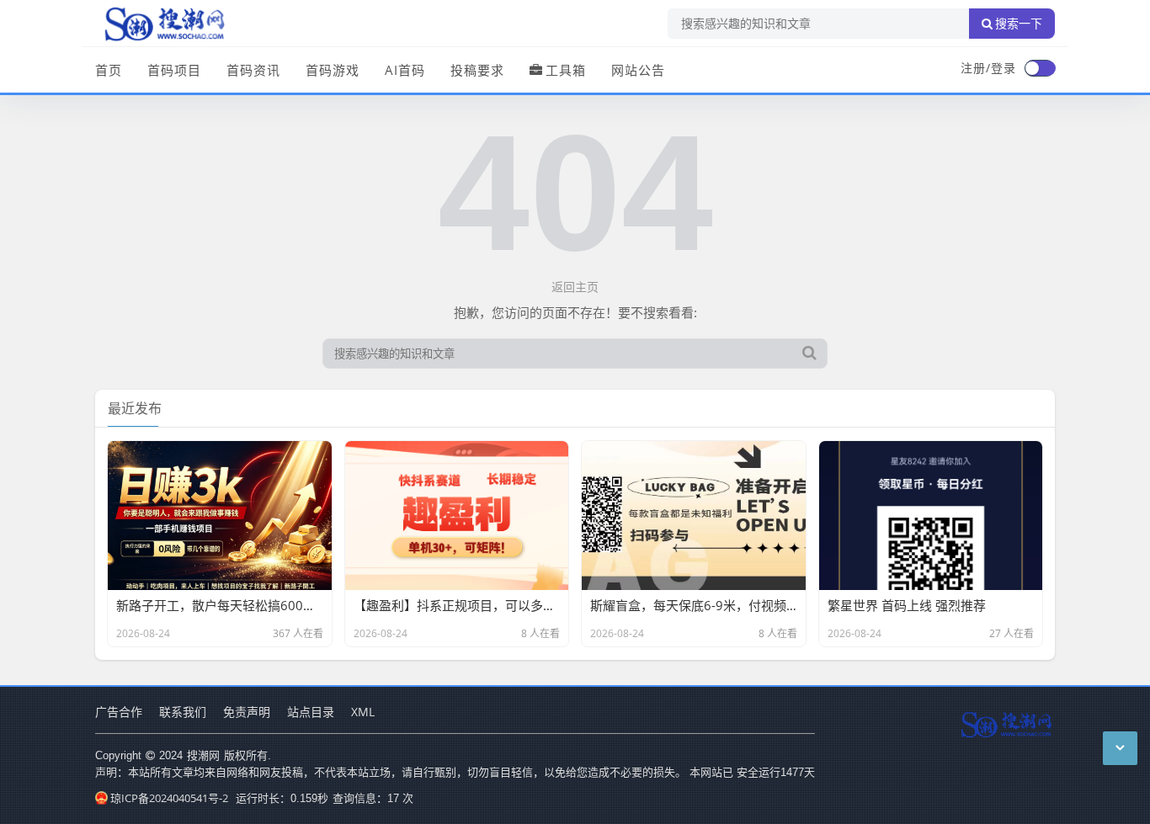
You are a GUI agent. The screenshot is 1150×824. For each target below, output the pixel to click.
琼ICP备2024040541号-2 (169, 797)
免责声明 (246, 712)
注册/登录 (988, 68)
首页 (108, 69)
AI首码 (405, 69)
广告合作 (118, 712)
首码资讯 (253, 69)
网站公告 (638, 69)
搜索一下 (1018, 23)
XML (363, 712)
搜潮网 (203, 755)
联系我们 (182, 712)
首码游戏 (332, 69)
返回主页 (575, 287)
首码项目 (174, 69)
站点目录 (310, 712)
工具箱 (566, 69)
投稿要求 (477, 69)
